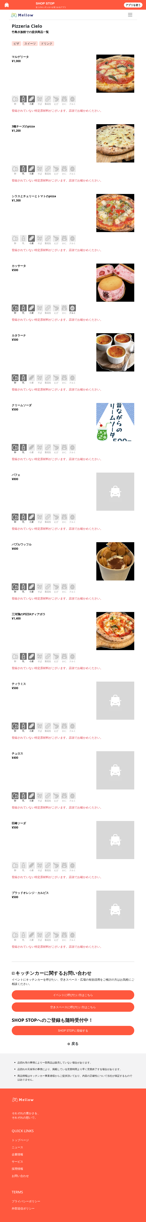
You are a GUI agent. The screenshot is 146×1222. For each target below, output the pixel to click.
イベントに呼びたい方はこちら (73, 995)
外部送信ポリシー (23, 1208)
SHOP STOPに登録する (73, 1030)
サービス (17, 1161)
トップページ (20, 1140)
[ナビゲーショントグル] (130, 14)
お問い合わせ (20, 1176)
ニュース (17, 1147)
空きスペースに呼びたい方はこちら (73, 1007)
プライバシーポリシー (26, 1201)
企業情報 (17, 1154)
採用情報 (17, 1169)
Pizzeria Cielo (27, 26)
